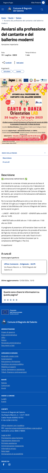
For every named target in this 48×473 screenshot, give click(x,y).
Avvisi (3, 388)
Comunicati (5, 385)
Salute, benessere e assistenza (13, 369)
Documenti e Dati (8, 345)
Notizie (4, 382)
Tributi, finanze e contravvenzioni (14, 372)
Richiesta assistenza (9, 443)
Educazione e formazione (10, 361)
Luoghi (3, 399)
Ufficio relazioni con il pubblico (12, 425)
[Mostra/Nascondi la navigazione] (2, 9)
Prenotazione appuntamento (12, 438)
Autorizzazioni (6, 358)
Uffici (3, 337)
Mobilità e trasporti (8, 366)
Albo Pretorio (36, 2)
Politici (3, 340)
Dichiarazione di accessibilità (12, 453)
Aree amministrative (9, 334)
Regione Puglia (8, 2)
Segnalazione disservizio (10, 440)
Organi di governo (8, 332)
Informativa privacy (8, 448)
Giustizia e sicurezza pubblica (12, 364)
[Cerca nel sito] (42, 9)
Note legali (5, 451)
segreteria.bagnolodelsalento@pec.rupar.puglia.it (23, 428)
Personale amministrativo (11, 342)
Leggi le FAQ (6, 435)
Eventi (3, 401)
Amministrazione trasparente (12, 445)
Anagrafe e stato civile (9, 356)
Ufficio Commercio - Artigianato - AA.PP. (20, 264)
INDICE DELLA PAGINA (9, 153)
